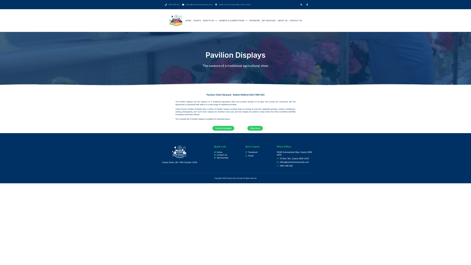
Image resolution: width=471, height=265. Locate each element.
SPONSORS (254, 20)
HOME (188, 20)
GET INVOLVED (269, 20)
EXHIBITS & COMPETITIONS (231, 20)
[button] (301, 5)
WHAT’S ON (208, 20)
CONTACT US (295, 20)
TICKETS (197, 20)
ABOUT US (282, 20)
